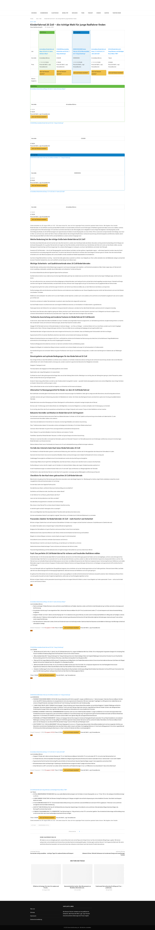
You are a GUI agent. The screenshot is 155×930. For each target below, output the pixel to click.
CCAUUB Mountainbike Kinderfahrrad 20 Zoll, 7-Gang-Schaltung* (46, 123)
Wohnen (34, 13)
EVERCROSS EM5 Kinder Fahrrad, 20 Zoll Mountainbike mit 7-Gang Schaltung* (50, 157)
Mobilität (65, 13)
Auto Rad (33, 825)
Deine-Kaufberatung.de (36, 27)
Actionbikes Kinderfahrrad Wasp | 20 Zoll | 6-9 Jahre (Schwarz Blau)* (47, 89)
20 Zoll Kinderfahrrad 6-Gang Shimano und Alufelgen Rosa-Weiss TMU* (48, 789)
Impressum (33, 916)
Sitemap (32, 912)
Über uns (32, 909)
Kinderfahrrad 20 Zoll (44, 825)
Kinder (99, 13)
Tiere (82, 13)
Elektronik (55, 13)
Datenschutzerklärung (36, 919)
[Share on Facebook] (83, 831)
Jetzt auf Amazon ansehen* (44, 73)
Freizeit (90, 13)
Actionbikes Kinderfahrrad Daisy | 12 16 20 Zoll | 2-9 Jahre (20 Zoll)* (47, 191)
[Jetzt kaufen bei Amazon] (42, 587)
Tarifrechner (117, 13)
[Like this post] (81, 831)
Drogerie (75, 13)
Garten (106, 13)
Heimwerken (44, 13)
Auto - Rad (33, 21)
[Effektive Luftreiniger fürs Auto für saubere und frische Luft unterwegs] (46, 874)
